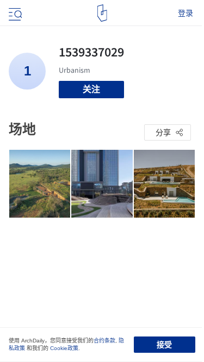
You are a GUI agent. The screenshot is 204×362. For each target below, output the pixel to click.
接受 (164, 344)
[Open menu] (14, 13)
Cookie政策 (64, 348)
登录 (185, 13)
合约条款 (104, 341)
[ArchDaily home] (102, 13)
